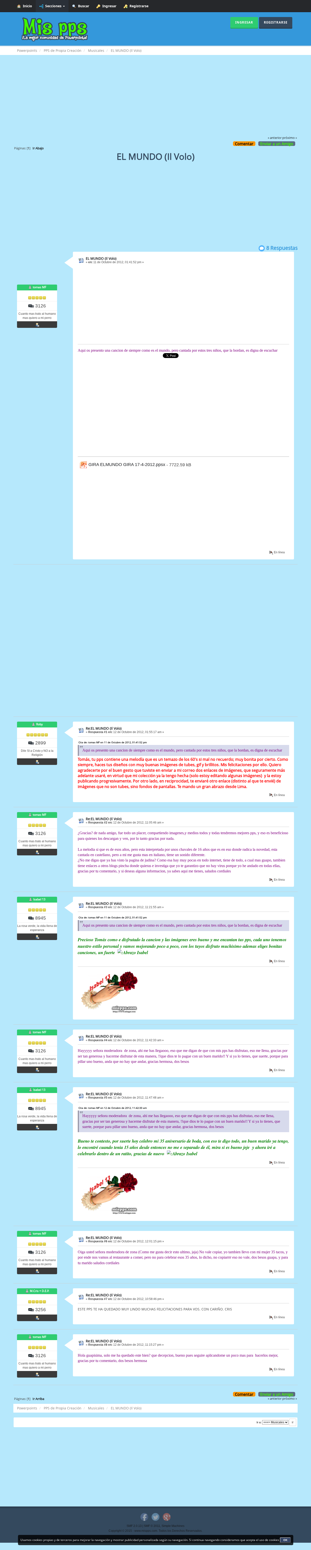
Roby (39, 724)
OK (285, 1540)
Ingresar (108, 6)
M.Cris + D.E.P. (39, 1291)
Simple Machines (173, 1526)
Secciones (52, 6)
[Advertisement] (155, 99)
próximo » (289, 138)
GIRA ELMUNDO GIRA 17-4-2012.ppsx (126, 464)
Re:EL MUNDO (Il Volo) (103, 728)
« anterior (275, 138)
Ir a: (259, 1422)
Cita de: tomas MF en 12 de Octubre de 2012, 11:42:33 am (112, 1108)
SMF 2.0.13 (134, 1526)
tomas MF (39, 287)
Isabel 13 (39, 899)
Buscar (82, 6)
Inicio (26, 6)
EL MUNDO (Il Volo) (101, 258)
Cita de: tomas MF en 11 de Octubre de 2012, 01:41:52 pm (112, 742)
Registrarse (138, 6)
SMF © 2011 (152, 1526)
